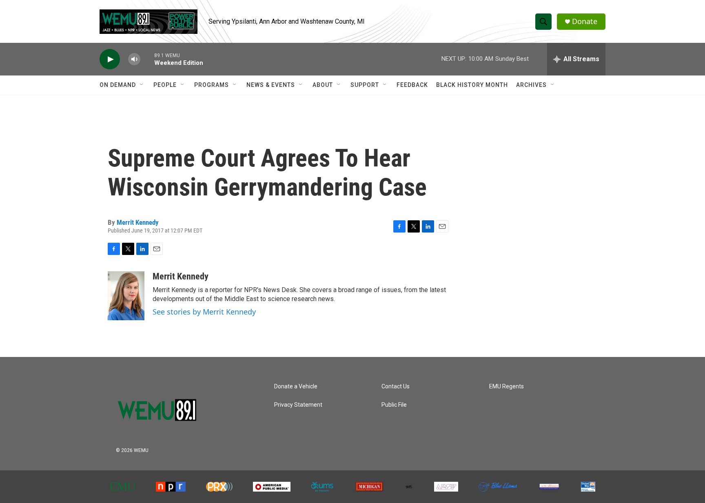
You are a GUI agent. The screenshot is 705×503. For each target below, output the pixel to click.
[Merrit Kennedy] (126, 295)
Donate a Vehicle (295, 386)
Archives (531, 85)
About (323, 85)
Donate (584, 21)
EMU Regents (506, 386)
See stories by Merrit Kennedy (204, 312)
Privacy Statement (298, 405)
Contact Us (395, 386)
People (165, 85)
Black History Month (472, 85)
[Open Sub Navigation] (142, 85)
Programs (211, 85)
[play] (109, 59)
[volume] (134, 59)
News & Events (270, 85)
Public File (394, 405)
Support (364, 85)
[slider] (147, 59)
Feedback (412, 85)
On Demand (118, 85)
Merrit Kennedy (138, 222)
